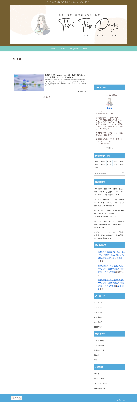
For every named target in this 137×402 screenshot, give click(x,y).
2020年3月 (98, 322)
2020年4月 (98, 317)
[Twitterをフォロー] (107, 148)
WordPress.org (99, 388)
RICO (109, 108)
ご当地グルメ (99, 345)
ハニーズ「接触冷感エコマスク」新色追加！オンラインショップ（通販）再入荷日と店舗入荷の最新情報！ (109, 202)
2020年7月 (98, 302)
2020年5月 (98, 312)
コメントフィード (101, 383)
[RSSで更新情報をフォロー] (112, 148)
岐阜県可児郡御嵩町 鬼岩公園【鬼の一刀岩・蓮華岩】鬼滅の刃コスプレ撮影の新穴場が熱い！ (111, 255)
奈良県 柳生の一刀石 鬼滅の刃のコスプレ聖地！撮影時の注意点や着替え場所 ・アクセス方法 (111, 269)
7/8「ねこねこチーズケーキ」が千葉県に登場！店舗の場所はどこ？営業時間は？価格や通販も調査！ (108, 235)
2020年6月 (98, 307)
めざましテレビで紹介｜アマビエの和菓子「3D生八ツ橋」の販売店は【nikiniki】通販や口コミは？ (109, 213)
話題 (96, 360)
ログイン (97, 373)
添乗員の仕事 (99, 350)
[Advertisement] (50, 66)
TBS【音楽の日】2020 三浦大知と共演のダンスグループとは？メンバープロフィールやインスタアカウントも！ (109, 191)
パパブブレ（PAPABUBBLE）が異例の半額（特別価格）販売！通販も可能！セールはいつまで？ (109, 224)
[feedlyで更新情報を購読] (109, 148)
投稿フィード (99, 378)
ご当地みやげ (99, 340)
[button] (123, 173)
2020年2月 (98, 327)
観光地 (96, 355)
